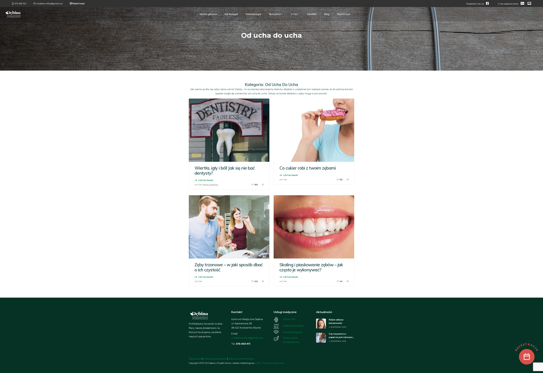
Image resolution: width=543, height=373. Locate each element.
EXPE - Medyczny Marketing (269, 363)
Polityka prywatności (215, 358)
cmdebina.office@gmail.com (247, 338)
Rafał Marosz (210, 185)
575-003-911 (20, 3)
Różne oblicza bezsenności (336, 321)
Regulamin (195, 358)
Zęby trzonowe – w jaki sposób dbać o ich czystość (229, 267)
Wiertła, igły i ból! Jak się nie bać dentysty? (225, 170)
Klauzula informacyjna (241, 358)
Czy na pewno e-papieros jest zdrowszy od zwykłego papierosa (341, 335)
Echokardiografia (292, 332)
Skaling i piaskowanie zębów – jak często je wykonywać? (311, 267)
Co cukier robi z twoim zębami (307, 168)
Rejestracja (78, 3)
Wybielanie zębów (293, 325)
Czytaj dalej (205, 180)
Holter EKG (289, 319)
